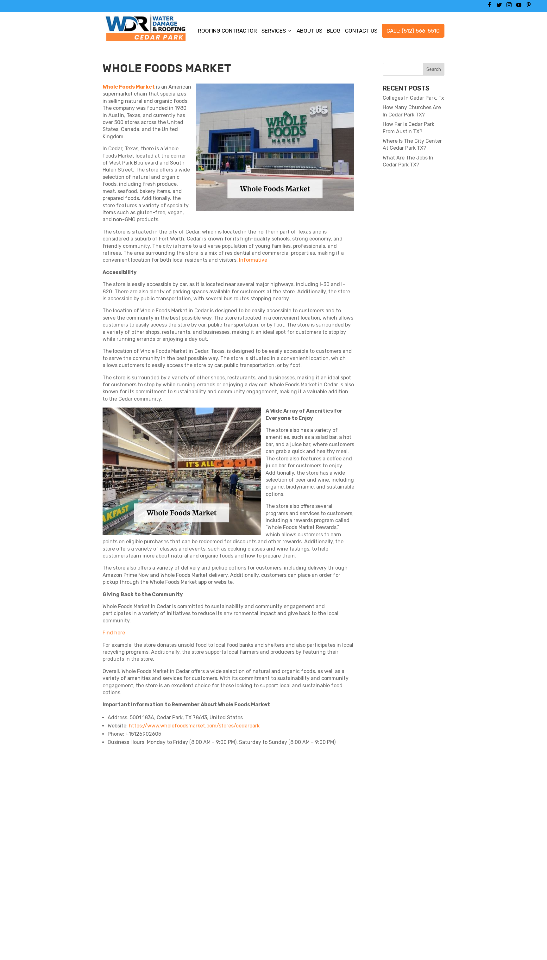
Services (273, 31)
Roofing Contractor (227, 31)
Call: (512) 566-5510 (413, 31)
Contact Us (361, 31)
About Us (309, 31)
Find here (114, 633)
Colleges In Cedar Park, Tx (413, 98)
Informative (253, 260)
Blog (334, 31)
